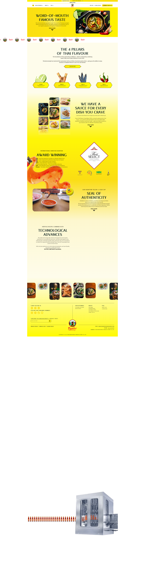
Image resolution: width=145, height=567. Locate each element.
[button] (82, 0)
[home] (72, 5)
